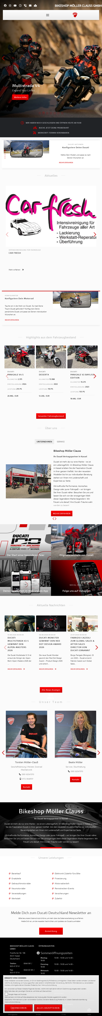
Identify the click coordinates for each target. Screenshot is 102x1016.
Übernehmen (19, 1008)
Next (98, 59)
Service (61, 441)
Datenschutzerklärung (49, 985)
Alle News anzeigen (51, 689)
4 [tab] (51, 113)
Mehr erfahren (66, 163)
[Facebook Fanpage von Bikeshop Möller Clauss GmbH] (6, 5)
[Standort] (36, 5)
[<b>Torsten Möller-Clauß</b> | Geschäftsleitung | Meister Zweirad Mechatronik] (26, 734)
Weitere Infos (20, 97)
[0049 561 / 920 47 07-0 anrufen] (26, 5)
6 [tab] (58, 113)
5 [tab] (54, 113)
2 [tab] (43, 113)
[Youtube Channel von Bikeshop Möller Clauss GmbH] (16, 5)
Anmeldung (51, 931)
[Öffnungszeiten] (21, 5)
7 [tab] (62, 113)
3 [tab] (47, 113)
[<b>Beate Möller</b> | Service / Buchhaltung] (75, 734)
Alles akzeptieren (48, 1008)
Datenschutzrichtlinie (38, 918)
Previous (3, 59)
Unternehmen (44, 441)
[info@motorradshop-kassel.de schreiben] (31, 5)
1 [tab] (40, 113)
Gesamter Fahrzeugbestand (51, 416)
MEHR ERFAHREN (62, 513)
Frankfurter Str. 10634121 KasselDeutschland (17, 956)
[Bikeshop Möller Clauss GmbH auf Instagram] (11, 5)
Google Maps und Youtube (17, 994)
